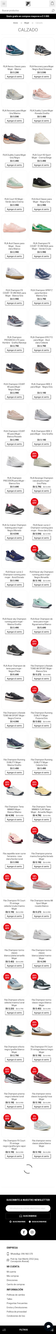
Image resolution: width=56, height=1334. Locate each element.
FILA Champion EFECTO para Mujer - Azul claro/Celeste (41, 340)
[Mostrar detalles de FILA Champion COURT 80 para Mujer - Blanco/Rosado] (14, 415)
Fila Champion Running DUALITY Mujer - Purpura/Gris (41, 715)
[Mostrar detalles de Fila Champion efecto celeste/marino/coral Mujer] (14, 984)
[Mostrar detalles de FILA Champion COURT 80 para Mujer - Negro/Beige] (14, 368)
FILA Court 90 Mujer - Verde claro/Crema (14, 200)
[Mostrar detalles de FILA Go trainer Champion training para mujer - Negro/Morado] (14, 509)
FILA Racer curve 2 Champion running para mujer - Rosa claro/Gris (42, 528)
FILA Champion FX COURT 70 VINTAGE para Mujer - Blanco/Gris (14, 293)
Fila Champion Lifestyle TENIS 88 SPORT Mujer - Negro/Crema (14, 715)
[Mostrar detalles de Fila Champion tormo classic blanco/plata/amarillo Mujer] (14, 934)
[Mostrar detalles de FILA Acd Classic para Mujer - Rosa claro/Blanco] (14, 227)
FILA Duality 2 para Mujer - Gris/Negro (14, 156)
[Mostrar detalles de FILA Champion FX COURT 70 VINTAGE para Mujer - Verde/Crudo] (42, 227)
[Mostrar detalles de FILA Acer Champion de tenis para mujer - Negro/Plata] (14, 650)
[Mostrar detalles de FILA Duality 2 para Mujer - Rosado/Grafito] (42, 95)
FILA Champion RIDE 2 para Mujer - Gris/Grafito (41, 432)
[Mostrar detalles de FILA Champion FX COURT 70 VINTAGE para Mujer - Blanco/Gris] (14, 274)
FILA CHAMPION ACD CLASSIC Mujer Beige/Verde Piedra (42, 1290)
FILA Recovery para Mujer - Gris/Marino (14, 112)
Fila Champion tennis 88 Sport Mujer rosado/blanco (41, 903)
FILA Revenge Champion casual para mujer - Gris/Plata (41, 481)
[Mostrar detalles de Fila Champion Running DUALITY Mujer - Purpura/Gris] (42, 697)
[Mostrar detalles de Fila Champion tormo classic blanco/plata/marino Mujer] (42, 934)
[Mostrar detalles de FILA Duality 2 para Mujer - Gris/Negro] (14, 139)
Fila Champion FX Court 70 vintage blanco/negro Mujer (41, 1049)
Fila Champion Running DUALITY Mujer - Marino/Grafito (14, 762)
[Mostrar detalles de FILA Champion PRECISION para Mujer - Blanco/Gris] (14, 462)
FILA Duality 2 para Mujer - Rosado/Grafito (41, 112)
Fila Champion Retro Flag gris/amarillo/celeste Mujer (14, 1243)
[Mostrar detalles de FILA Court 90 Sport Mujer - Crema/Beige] (42, 139)
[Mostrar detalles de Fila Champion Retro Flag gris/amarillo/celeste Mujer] (14, 1224)
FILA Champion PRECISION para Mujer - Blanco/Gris (14, 481)
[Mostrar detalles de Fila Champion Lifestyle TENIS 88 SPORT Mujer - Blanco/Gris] (42, 650)
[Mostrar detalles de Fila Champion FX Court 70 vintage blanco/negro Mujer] (42, 1031)
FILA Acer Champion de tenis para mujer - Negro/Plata (14, 668)
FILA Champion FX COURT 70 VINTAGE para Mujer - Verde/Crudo (41, 246)
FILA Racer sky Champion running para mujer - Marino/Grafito (14, 622)
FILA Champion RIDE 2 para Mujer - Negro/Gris (42, 385)
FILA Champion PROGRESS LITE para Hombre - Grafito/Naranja (14, 340)
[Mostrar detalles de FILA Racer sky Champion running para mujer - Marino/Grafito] (14, 603)
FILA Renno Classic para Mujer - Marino (14, 67)
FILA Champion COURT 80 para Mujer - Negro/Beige (14, 387)
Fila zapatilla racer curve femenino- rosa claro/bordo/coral (14, 856)
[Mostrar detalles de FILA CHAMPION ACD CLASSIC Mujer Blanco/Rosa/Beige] (14, 1271)
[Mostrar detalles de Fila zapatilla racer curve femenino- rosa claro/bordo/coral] (14, 838)
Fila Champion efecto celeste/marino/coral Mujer (14, 1003)
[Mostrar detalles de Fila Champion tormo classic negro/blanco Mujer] (42, 984)
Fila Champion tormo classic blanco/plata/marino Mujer (41, 954)
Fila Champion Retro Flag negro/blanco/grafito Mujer (41, 1243)
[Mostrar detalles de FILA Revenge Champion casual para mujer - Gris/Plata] (42, 462)
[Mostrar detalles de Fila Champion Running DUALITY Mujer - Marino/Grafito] (14, 744)
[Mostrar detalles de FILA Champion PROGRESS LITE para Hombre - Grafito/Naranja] (14, 321)
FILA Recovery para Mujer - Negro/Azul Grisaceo (42, 67)
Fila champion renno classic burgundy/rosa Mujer (41, 1096)
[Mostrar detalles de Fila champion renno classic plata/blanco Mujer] (42, 1125)
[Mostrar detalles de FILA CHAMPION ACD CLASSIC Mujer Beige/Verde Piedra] (42, 1271)
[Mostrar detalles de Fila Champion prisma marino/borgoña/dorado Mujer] (42, 838)
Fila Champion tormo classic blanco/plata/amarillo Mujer (14, 954)
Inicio (15, 23)
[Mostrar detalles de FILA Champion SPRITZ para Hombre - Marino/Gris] (42, 274)
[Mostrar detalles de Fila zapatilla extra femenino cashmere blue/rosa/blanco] (14, 1318)
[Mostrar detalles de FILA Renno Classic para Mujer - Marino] (14, 50)
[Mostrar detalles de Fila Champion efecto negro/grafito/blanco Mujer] (14, 1031)
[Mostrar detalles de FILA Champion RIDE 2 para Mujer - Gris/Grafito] (42, 415)
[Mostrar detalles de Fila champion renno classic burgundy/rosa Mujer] (42, 1078)
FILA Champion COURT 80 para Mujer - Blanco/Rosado (14, 434)
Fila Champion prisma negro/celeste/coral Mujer (14, 1096)
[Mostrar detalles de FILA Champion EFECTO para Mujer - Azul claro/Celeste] (42, 321)
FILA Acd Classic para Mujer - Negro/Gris (42, 200)
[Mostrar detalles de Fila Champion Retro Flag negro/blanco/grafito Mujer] (42, 1224)
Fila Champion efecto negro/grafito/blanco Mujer (14, 1049)
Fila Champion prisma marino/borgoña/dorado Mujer (41, 856)
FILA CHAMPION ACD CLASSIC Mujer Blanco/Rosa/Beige (14, 1290)
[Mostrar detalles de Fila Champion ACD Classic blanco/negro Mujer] (42, 1174)
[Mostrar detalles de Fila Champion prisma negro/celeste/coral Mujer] (14, 1078)
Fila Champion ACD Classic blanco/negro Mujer (42, 1193)
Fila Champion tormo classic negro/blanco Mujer (41, 1003)
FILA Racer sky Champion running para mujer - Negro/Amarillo (41, 575)
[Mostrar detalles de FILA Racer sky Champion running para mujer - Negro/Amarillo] (42, 556)
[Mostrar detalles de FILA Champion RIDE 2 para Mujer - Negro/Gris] (42, 368)
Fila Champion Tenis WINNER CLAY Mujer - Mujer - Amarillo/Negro (41, 809)
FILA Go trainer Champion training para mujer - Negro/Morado (14, 528)
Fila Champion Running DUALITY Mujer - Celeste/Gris (41, 762)
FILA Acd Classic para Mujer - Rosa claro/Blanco (14, 246)
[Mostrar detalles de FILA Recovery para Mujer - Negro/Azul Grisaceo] (42, 50)
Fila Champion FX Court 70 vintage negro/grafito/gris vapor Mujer (14, 1144)
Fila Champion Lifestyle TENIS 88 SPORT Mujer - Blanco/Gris (41, 668)
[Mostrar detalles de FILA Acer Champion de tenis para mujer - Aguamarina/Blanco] (42, 603)
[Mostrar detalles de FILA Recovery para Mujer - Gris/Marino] (14, 95)
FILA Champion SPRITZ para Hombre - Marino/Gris (42, 293)
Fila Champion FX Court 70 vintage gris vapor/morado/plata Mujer (14, 1194)
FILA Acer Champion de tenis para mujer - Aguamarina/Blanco (42, 622)
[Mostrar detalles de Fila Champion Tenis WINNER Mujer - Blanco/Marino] (14, 791)
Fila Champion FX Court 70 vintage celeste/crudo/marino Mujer (14, 904)
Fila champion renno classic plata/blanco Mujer (41, 1143)
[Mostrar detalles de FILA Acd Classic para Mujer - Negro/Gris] (42, 183)
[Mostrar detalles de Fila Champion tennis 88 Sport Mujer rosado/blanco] (42, 885)
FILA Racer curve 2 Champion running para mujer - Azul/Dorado (14, 575)
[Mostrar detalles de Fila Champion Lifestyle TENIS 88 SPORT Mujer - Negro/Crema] (14, 697)
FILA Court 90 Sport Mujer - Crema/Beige (42, 156)
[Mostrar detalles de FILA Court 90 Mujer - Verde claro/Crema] (14, 183)
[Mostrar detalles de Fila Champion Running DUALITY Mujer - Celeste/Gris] (42, 744)
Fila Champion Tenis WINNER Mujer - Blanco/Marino (14, 809)
